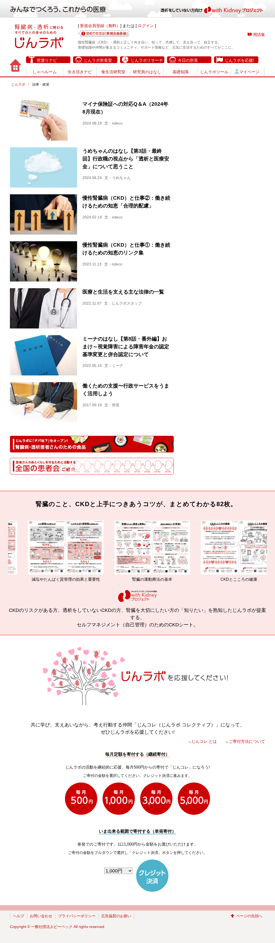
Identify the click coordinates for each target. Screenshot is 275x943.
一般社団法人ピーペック (52, 926)
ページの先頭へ (249, 916)
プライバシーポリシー (77, 916)
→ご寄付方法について (245, 741)
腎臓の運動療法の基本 (123, 579)
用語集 (259, 34)
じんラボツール (214, 72)
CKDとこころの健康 (209, 579)
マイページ (249, 72)
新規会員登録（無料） (100, 25)
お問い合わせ (41, 916)
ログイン (146, 25)
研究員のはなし (147, 72)
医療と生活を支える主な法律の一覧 (123, 292)
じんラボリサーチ (147, 60)
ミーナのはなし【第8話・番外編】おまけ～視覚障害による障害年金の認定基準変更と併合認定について (125, 346)
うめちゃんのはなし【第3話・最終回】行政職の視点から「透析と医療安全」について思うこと (125, 158)
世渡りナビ (47, 60)
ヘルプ (18, 916)
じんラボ (18, 84)
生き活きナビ (80, 72)
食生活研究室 (113, 72)
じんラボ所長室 (98, 60)
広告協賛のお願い (116, 916)
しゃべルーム (44, 72)
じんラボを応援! (239, 60)
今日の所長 (188, 60)
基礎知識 (180, 72)
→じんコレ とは (202, 741)
